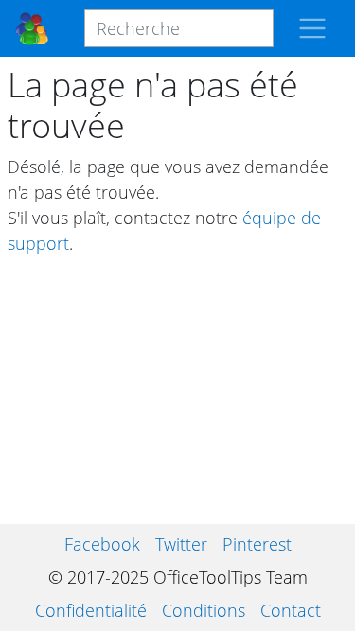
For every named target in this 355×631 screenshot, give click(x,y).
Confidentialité (91, 610)
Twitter (181, 544)
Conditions (203, 610)
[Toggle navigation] (312, 28)
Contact (290, 610)
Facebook (102, 544)
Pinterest (257, 544)
